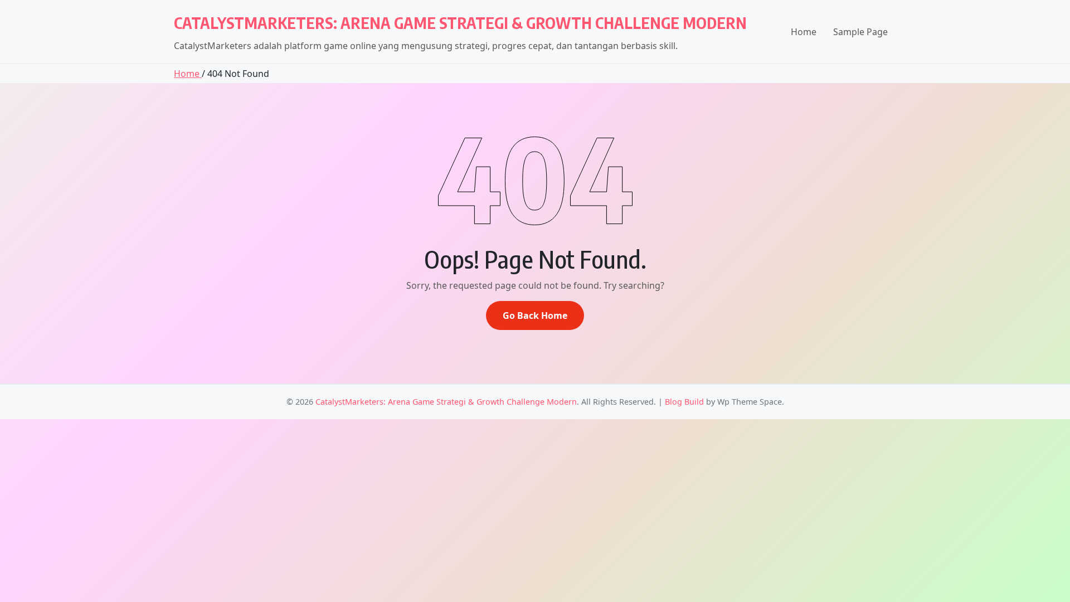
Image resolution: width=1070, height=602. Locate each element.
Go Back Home (535, 315)
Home (803, 32)
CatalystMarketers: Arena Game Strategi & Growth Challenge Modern (460, 22)
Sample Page (860, 32)
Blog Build (684, 401)
